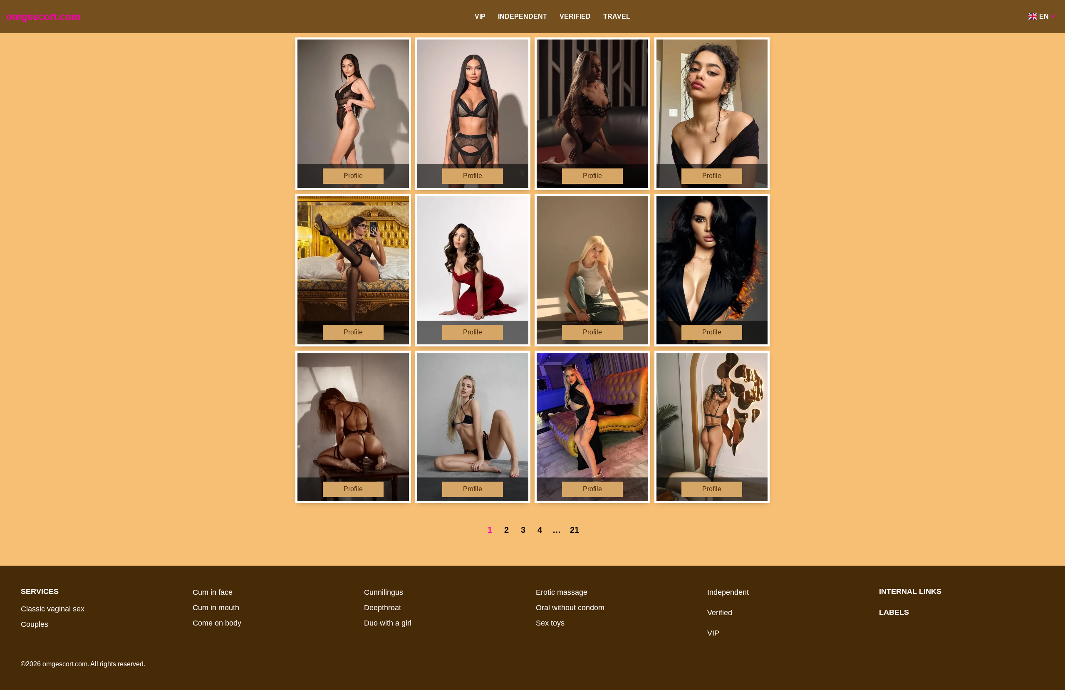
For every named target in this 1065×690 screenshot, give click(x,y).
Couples (34, 624)
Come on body (217, 623)
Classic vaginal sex (52, 609)
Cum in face (213, 592)
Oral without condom (570, 607)
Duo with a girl (387, 623)
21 (574, 529)
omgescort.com (43, 16)
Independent (522, 16)
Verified (575, 16)
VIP (480, 16)
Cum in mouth (216, 607)
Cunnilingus (383, 592)
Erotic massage (561, 592)
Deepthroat (382, 607)
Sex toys (550, 623)
